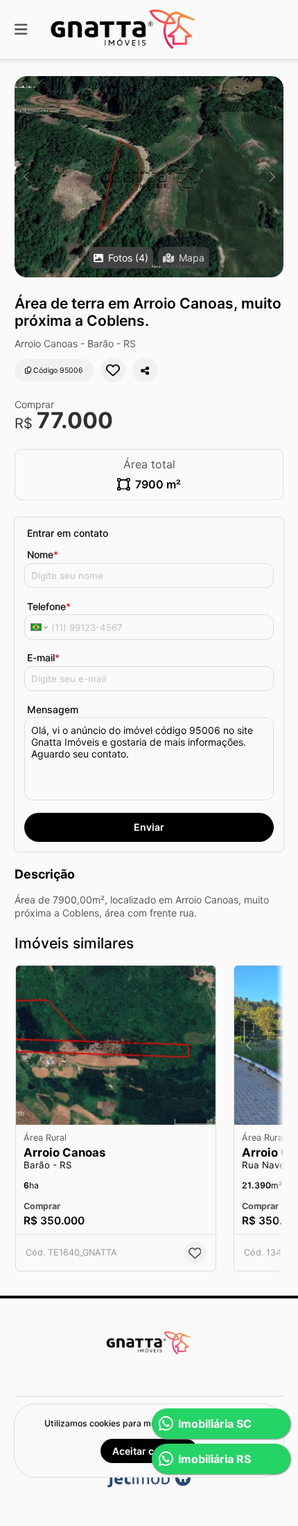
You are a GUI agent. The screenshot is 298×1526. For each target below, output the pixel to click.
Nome (42, 554)
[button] (149, 176)
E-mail (43, 657)
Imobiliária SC (215, 1424)
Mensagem (52, 709)
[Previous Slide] (26, 176)
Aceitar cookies (149, 1451)
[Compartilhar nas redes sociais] (144, 370)
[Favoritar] (112, 370)
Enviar (149, 827)
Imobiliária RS (214, 1459)
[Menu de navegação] (21, 29)
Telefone (49, 606)
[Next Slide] (272, 176)
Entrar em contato (67, 533)
